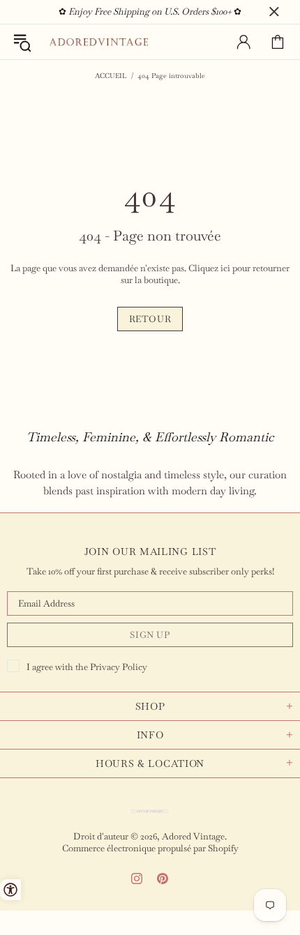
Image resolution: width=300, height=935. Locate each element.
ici (225, 268)
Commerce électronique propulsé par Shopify (150, 848)
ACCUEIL (111, 75)
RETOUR (150, 319)
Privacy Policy (118, 667)
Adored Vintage (98, 42)
